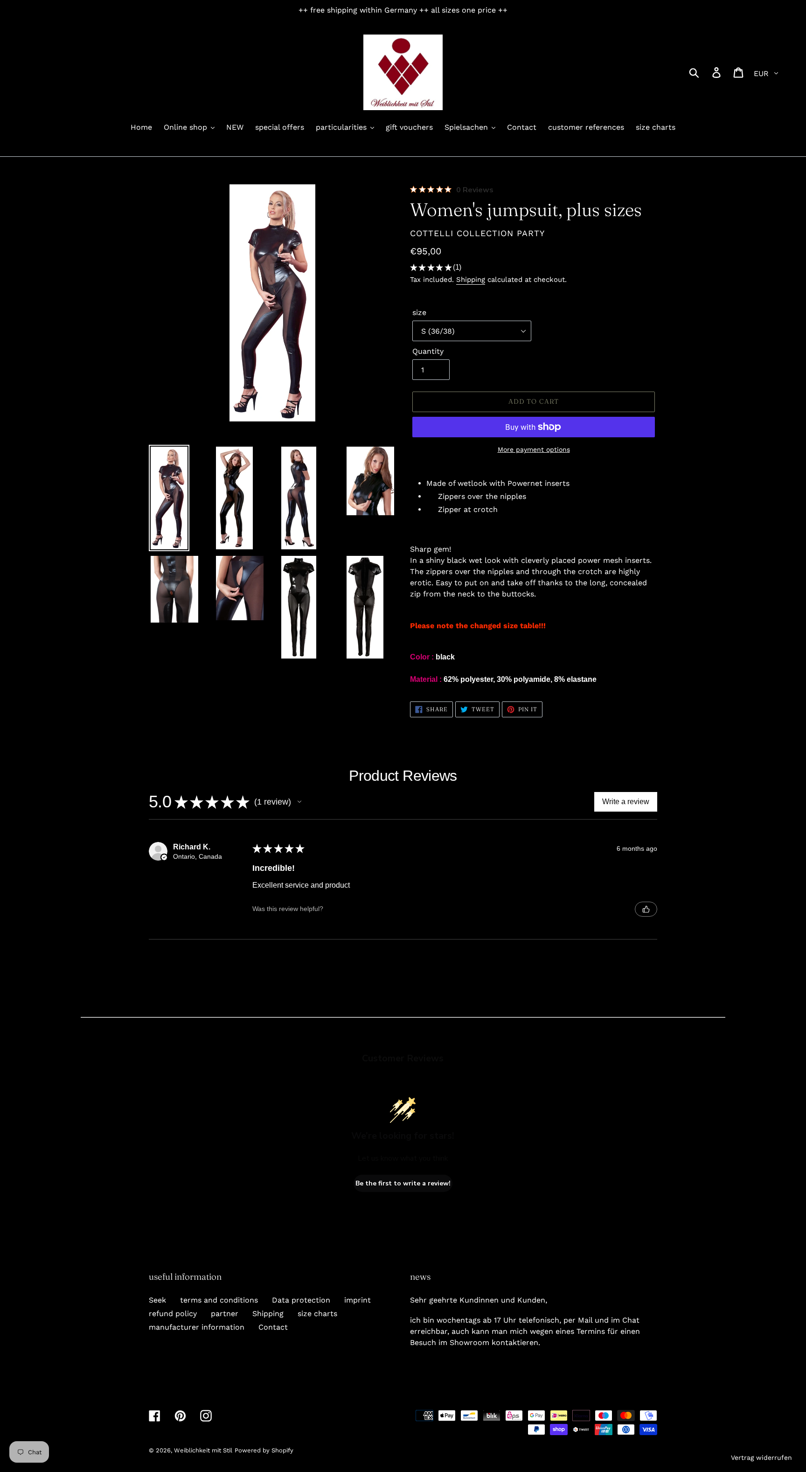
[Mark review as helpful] (646, 909)
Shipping (470, 279)
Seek (157, 1300)
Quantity (428, 351)
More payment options (534, 449)
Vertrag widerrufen (761, 1457)
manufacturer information (196, 1327)
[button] (299, 801)
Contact (273, 1327)
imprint (357, 1300)
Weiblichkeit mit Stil (203, 1450)
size (419, 312)
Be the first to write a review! (403, 1183)
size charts (317, 1313)
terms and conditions (219, 1300)
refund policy (173, 1313)
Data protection (301, 1300)
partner (224, 1313)
